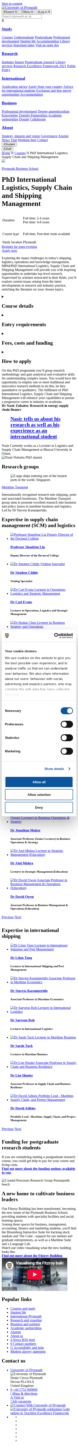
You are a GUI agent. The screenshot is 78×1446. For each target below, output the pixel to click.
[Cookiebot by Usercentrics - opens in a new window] (55, 636)
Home (6, 153)
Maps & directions (23, 1393)
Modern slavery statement (28, 1351)
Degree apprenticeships (54, 111)
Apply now (9, 250)
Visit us (17, 1397)
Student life (28, 41)
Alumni (63, 136)
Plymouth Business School (20, 168)
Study (7, 29)
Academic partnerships (26, 1328)
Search (10, 11)
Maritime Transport (15, 487)
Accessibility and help (27, 1347)
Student (9, 144)
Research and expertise (26, 1320)
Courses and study (23, 1308)
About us (16, 1336)
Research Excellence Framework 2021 (39, 66)
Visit (14, 140)
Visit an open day (47, 45)
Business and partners (25, 1324)
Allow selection (39, 794)
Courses (7, 37)
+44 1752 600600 (23, 1389)
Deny (39, 807)
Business (9, 103)
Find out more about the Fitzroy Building (32, 1255)
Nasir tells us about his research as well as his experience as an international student (35, 427)
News (6, 140)
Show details (54, 769)
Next (18, 917)
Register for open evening (19, 247)
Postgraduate (43, 37)
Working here (27, 140)
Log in (43, 11)
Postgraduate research (40, 62)
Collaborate (38, 119)
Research (10, 53)
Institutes (8, 62)
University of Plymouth (26, 1370)
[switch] (67, 724)
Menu (27, 11)
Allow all (39, 782)
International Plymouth (26, 1316)
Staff (7, 148)
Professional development (19, 111)
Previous (8, 917)
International (13, 78)
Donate (24, 119)
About (7, 127)
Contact (42, 140)
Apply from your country (45, 86)
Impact (19, 62)
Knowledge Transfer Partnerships (24, 115)
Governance (49, 136)
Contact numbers (23, 1344)
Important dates (23, 45)
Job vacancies (20, 1401)
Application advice (15, 86)
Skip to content (12, 3)
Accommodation (47, 41)
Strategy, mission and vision (21, 136)
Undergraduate (24, 37)
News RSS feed (22, 1340)
